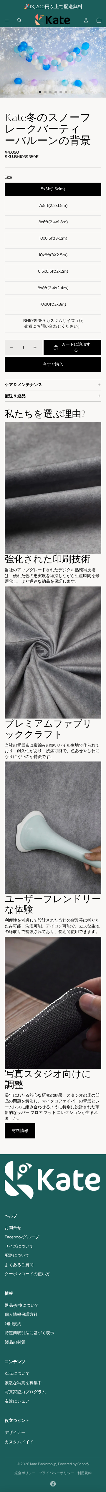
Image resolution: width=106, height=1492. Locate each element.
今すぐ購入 (53, 364)
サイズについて (19, 1246)
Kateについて (17, 1373)
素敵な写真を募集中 (23, 1382)
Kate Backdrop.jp (43, 1464)
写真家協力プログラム (25, 1391)
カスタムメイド (19, 1441)
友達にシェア (17, 1401)
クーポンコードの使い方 (27, 1273)
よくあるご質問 (19, 1264)
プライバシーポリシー (56, 1473)
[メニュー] (7, 20)
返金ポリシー (25, 1473)
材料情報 (20, 1130)
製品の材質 (15, 1342)
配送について (17, 1255)
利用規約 (13, 1323)
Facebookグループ (22, 1237)
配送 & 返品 (15, 396)
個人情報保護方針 (21, 1314)
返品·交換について (22, 1305)
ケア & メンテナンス (23, 384)
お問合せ (13, 1227)
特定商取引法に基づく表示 (29, 1332)
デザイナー (15, 1432)
